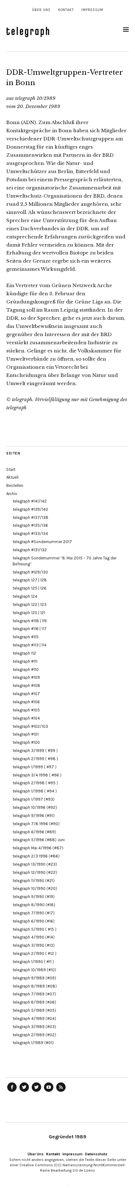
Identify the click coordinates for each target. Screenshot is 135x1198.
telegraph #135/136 (30, 525)
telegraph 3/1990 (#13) (34, 945)
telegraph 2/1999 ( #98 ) (35, 758)
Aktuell (12, 477)
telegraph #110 (26, 669)
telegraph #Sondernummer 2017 (42, 541)
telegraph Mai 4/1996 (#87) (38, 848)
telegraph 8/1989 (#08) (35, 986)
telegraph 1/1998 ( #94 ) (35, 791)
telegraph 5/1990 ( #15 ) (35, 929)
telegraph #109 (26, 677)
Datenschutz (96, 1154)
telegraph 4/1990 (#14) (34, 937)
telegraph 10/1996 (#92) (35, 807)
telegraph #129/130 (30, 572)
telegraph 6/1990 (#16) (34, 921)
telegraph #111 (25, 661)
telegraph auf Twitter (36, 1091)
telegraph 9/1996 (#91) (34, 815)
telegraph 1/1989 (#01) (33, 1042)
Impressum (92, 10)
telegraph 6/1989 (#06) (34, 1002)
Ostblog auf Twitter (24, 1091)
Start (10, 469)
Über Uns (41, 10)
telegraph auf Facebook (12, 1091)
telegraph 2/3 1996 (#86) (36, 856)
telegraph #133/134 (30, 533)
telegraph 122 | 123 (29, 604)
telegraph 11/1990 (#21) (34, 880)
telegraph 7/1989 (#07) (34, 994)
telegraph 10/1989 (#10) (34, 969)
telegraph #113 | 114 (29, 645)
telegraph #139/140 (30, 509)
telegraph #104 (26, 718)
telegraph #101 (26, 734)
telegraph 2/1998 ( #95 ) (35, 783)
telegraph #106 (26, 702)
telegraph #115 (26, 636)
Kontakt (66, 10)
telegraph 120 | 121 (29, 612)
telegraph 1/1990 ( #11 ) (33, 961)
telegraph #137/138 (30, 517)
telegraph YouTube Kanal (48, 1091)
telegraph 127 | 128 (30, 580)
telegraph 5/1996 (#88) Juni (39, 839)
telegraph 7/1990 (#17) (34, 913)
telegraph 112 (24, 653)
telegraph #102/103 (30, 726)
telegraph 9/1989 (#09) (34, 978)
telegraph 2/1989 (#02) (34, 1034)
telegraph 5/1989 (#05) (34, 1010)
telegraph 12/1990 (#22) (35, 872)
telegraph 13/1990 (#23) (35, 864)
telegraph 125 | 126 (29, 588)
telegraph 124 (25, 596)
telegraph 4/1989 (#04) (34, 1018)
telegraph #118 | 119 (30, 620)
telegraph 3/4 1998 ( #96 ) (37, 775)
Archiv (11, 493)
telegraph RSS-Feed (61, 1091)
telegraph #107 (26, 693)
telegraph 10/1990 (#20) (35, 888)
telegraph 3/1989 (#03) (34, 1026)
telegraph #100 (26, 742)
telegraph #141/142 (30, 501)
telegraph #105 (26, 710)
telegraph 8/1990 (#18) (34, 904)
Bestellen (14, 485)
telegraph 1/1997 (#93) (34, 799)
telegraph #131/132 (30, 549)
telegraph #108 (26, 685)
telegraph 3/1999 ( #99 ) (35, 750)
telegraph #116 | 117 (29, 628)
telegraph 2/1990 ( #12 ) (35, 953)
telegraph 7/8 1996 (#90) (36, 823)
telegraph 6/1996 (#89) (34, 832)
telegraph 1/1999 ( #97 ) (35, 767)
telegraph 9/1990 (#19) (34, 896)
